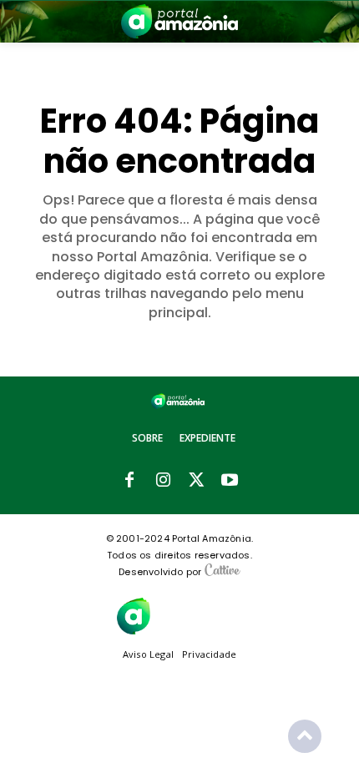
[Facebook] (129, 480)
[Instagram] (162, 480)
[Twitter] (196, 480)
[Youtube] (229, 480)
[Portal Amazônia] (179, 21)
